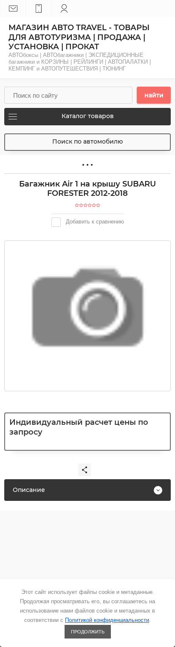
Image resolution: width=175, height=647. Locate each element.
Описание (29, 490)
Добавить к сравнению (94, 221)
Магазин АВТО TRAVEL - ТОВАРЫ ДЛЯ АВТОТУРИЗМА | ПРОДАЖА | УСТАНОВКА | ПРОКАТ (79, 37)
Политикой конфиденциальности (107, 620)
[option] (87, 307)
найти (154, 95)
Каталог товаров (88, 116)
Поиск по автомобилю (87, 141)
